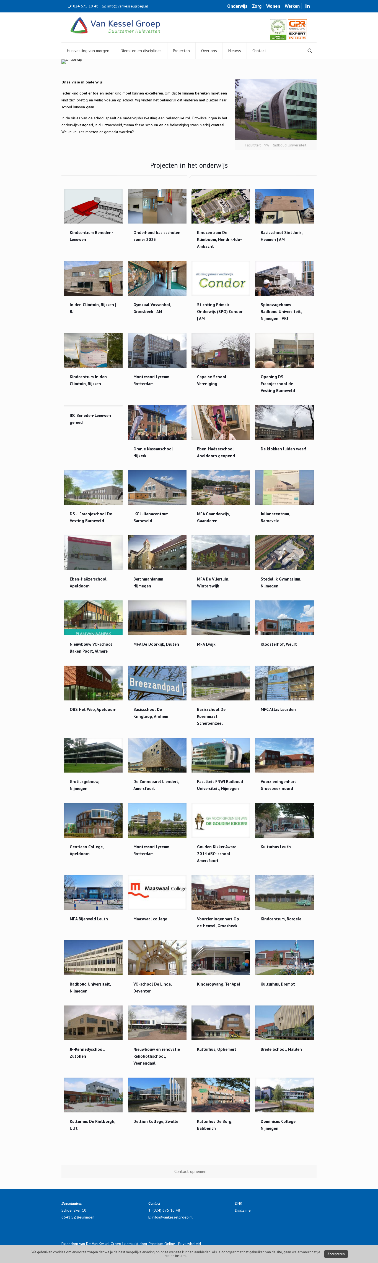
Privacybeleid (189, 1243)
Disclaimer (243, 1210)
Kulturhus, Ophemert (216, 1049)
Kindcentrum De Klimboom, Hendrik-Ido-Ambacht (219, 239)
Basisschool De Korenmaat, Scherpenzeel (211, 716)
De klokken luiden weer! (283, 448)
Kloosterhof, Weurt (279, 644)
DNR (238, 1203)
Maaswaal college (150, 918)
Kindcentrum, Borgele (281, 918)
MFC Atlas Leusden (278, 709)
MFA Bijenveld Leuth (89, 918)
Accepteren (336, 1254)
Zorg (257, 6)
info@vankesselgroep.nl (127, 6)
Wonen (273, 6)
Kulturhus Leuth (276, 846)
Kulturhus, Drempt (278, 984)
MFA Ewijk (206, 644)
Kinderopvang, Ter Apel (218, 984)
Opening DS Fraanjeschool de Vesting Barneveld (278, 383)
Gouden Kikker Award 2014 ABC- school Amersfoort (217, 853)
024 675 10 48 (86, 6)
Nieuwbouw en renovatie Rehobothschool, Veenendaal (156, 1056)
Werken (292, 6)
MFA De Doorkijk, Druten (156, 644)
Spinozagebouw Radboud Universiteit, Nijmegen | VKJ (281, 311)
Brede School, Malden (281, 1049)
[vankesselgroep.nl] (115, 25)
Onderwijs (237, 6)
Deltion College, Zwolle (155, 1121)
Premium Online (162, 1243)
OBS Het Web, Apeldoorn (93, 709)
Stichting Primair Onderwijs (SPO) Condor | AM (219, 311)
